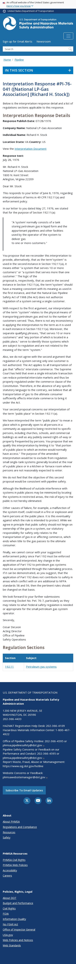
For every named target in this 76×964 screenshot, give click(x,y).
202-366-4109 (55, 726)
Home (7, 59)
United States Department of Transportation (31, 11)
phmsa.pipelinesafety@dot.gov (22, 745)
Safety (6, 837)
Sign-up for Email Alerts (17, 41)
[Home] (38, 24)
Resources (9, 832)
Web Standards (12, 945)
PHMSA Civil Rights (14, 860)
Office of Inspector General (19, 929)
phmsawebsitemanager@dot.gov (24, 777)
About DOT (9, 898)
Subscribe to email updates (24, 790)
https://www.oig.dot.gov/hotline (23, 766)
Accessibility (10, 870)
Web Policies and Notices (18, 940)
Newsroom (44, 41)
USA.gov (8, 935)
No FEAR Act (10, 924)
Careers (7, 875)
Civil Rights (9, 908)
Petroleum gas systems (41, 666)
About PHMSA (11, 821)
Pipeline (19, 59)
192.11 (9, 666)
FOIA (6, 913)
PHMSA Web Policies (15, 865)
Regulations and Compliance (20, 827)
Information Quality (14, 919)
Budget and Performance (18, 903)
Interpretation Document (30, 148)
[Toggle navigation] (68, 36)
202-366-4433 (12, 719)
